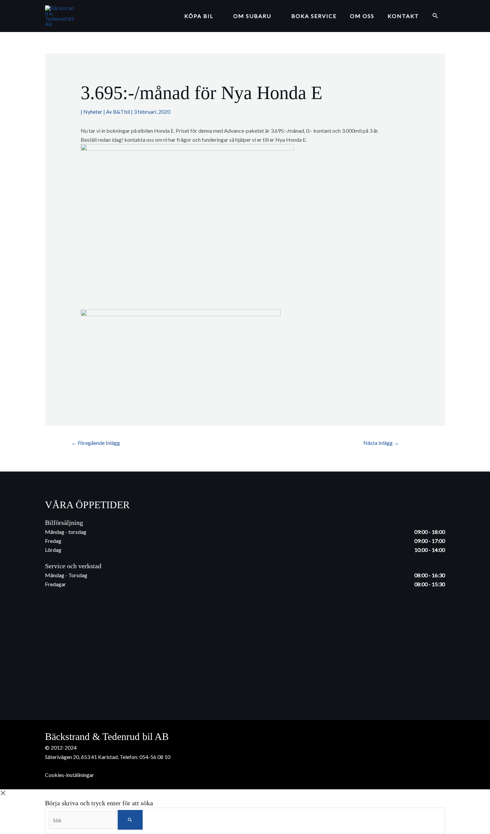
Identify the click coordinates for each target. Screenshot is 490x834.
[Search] (130, 820)
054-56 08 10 (154, 757)
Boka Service (314, 16)
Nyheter (92, 111)
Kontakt (403, 16)
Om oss (362, 16)
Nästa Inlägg (381, 443)
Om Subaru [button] (252, 16)
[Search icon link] (435, 16)
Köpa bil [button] (198, 16)
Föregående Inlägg (95, 443)
